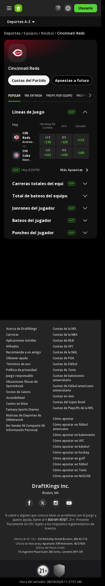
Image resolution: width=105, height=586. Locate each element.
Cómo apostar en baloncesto (74, 435)
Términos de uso (18, 364)
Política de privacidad (21, 370)
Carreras (12, 334)
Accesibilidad (15, 398)
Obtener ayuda (17, 358)
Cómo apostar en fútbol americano (70, 426)
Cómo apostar (63, 418)
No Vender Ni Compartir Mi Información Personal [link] (25, 427)
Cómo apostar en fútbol (70, 464)
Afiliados (12, 346)
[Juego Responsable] (58, 8)
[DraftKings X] (42, 503)
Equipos (31, 33)
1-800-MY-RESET (56, 519)
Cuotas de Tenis (64, 370)
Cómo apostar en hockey (71, 452)
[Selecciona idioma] (68, 8)
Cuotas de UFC (63, 346)
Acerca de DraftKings (21, 328)
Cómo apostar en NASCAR (71, 476)
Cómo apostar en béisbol (71, 446)
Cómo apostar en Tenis (70, 470)
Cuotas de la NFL (65, 328)
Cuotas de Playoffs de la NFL (73, 408)
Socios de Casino (18, 392)
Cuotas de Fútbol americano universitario (73, 388)
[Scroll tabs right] (85, 96)
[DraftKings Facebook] (29, 503)
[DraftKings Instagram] (56, 503)
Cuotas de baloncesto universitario (68, 378)
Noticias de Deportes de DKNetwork (23, 417)
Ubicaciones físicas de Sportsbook (22, 383)
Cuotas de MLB (63, 340)
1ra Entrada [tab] (33, 95)
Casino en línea (17, 403)
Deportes (12, 33)
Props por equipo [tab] (59, 95)
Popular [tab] (14, 95)
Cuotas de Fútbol (65, 364)
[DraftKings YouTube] (69, 503)
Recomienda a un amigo (23, 352)
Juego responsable (19, 376)
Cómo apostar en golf (69, 458)
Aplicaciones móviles (21, 340)
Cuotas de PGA (63, 358)
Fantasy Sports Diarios (22, 409)
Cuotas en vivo (63, 396)
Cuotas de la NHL (65, 352)
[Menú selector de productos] (9, 8)
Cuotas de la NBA (65, 334)
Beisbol (47, 33)
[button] (25, 21)
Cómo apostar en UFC (68, 440)
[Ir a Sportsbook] (18, 8)
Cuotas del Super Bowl (69, 402)
